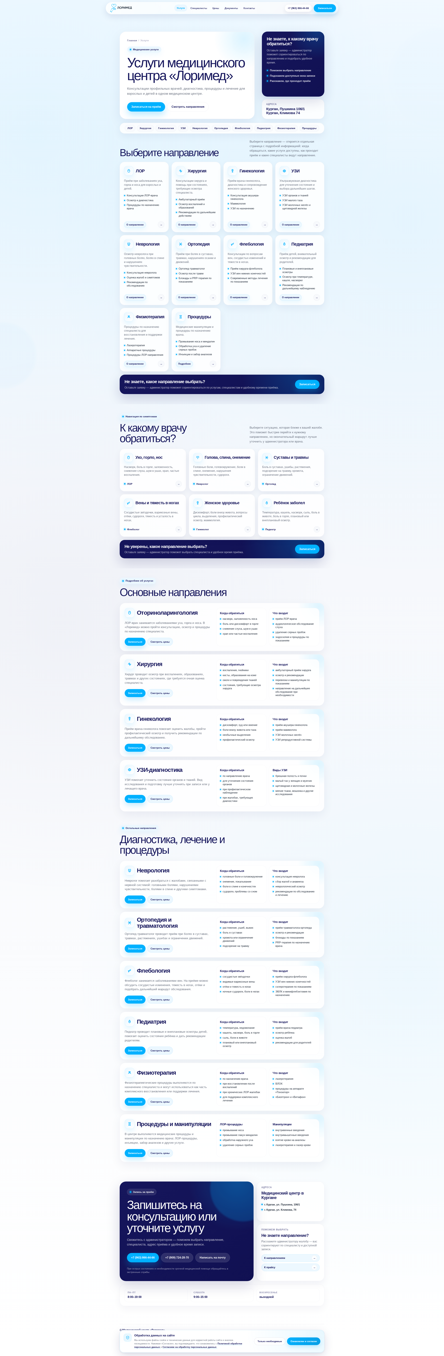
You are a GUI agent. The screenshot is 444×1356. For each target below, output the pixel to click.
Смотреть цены (160, 641)
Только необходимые (270, 1341)
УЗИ (183, 128)
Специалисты (198, 8)
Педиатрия (263, 128)
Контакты (249, 8)
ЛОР (130, 128)
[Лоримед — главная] (128, 8)
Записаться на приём (146, 106)
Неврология (200, 128)
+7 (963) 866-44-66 (298, 8)
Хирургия (145, 128)
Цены (215, 8)
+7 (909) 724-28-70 (177, 1257)
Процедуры (309, 128)
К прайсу (269, 1267)
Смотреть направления (188, 106)
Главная (132, 40)
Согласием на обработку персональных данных (190, 1347)
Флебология (242, 128)
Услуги (181, 8)
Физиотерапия (286, 128)
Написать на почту (213, 1257)
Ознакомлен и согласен (304, 1341)
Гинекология (166, 128)
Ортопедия (221, 128)
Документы (231, 8)
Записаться (325, 8)
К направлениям (274, 1257)
